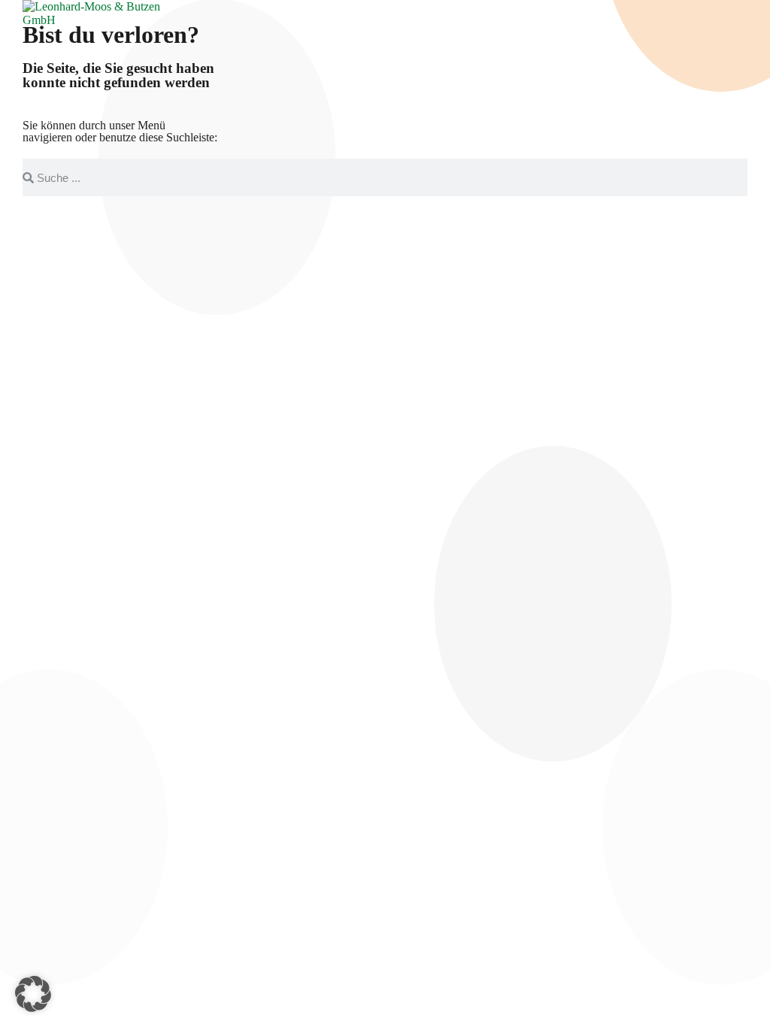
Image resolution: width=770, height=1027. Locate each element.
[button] (33, 994)
